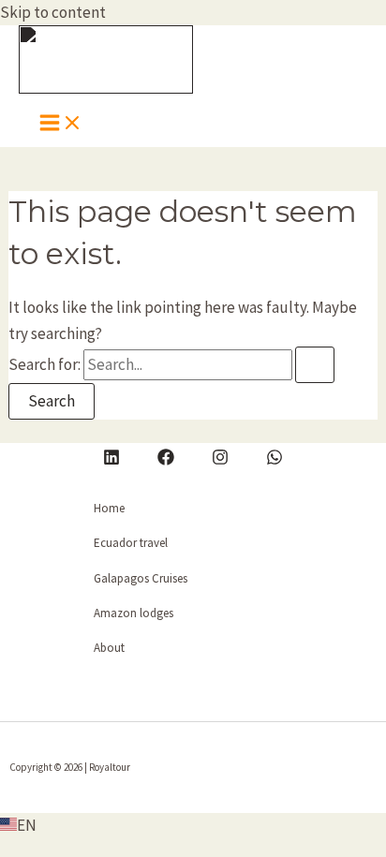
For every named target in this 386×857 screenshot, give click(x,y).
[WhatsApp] (274, 460)
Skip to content (53, 12)
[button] (193, 825)
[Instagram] (220, 460)
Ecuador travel (131, 543)
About (109, 648)
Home (109, 508)
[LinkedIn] (111, 460)
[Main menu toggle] (61, 124)
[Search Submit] (314, 365)
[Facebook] (165, 460)
